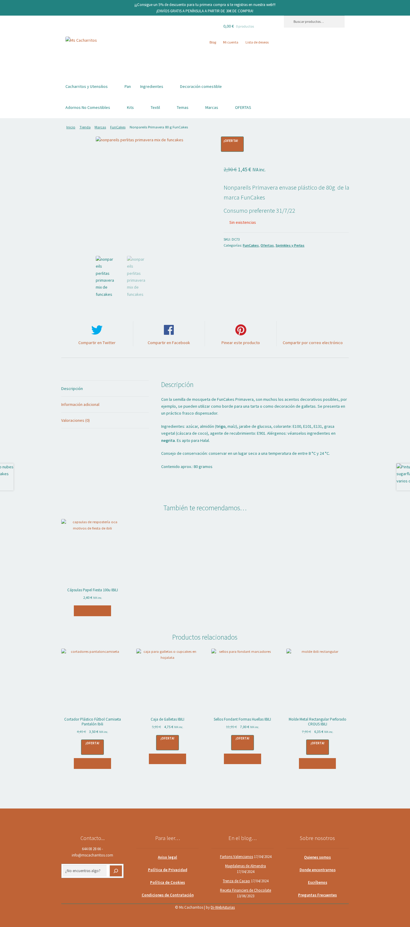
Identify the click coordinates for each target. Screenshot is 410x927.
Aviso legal (167, 857)
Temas (182, 107)
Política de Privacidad (167, 869)
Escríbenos (317, 882)
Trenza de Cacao (236, 881)
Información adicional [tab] (80, 404)
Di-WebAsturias (223, 907)
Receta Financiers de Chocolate (245, 890)
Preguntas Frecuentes (317, 895)
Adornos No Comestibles (87, 107)
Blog (213, 42)
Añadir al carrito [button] (92, 610)
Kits (130, 107)
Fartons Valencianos (236, 856)
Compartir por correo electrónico (313, 342)
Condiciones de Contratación (168, 895)
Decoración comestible (201, 86)
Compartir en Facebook (169, 342)
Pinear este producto (241, 342)
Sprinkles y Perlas (290, 245)
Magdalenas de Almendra (245, 865)
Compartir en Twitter (97, 342)
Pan (128, 86)
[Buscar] (116, 870)
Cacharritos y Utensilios (86, 86)
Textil (155, 107)
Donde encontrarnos (318, 869)
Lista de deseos (257, 42)
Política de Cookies (167, 882)
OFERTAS (243, 107)
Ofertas (267, 245)
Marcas (211, 107)
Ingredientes (151, 86)
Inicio (70, 127)
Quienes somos (317, 857)
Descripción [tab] (72, 388)
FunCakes (117, 127)
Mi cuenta (230, 42)
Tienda (85, 127)
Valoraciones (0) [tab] (75, 420)
